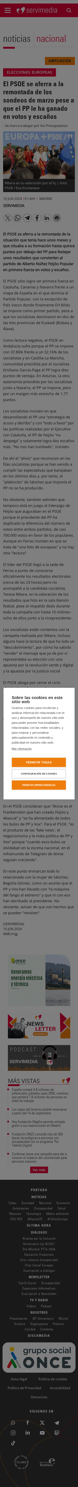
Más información (22, 748)
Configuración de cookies (39, 773)
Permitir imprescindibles (39, 785)
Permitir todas (39, 762)
